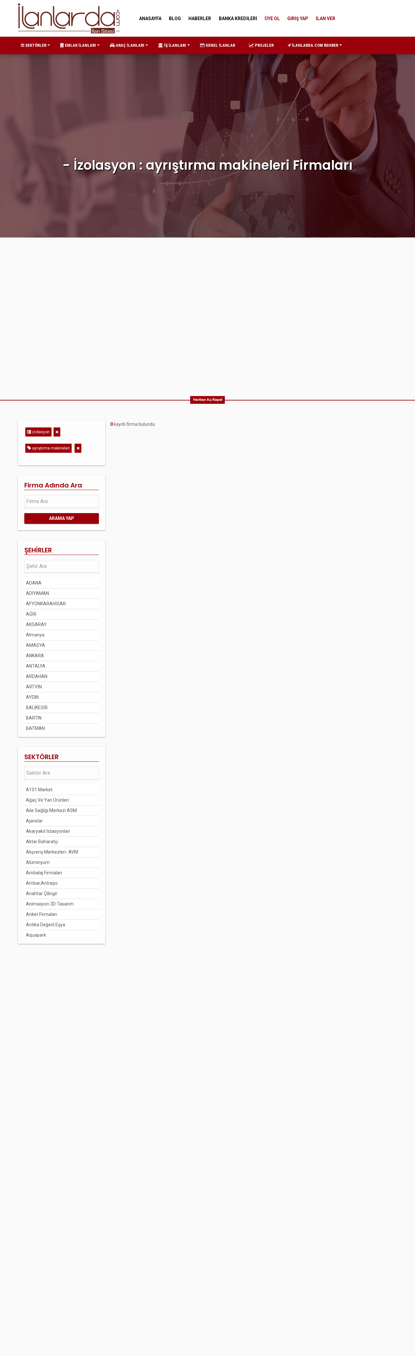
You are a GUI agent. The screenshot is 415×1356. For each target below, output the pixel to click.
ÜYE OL (272, 18)
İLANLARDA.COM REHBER (314, 45)
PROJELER (264, 45)
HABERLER (199, 18)
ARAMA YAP (61, 518)
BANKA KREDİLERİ (238, 18)
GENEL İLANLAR (220, 45)
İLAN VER (325, 18)
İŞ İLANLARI (174, 45)
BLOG (175, 18)
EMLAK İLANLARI (80, 45)
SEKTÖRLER (35, 45)
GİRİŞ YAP (297, 18)
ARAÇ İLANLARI (129, 45)
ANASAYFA (150, 18)
